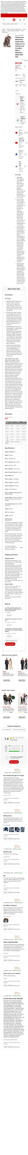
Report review (16, 802)
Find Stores (5, 13)
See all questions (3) (11, 641)
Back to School (12, 1)
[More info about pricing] (24, 66)
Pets (11, 5)
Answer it (9, 615)
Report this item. (21, 547)
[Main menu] (4, 19)
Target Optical (8, 9)
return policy (12, 597)
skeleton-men (21, 85)
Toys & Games (7, 6)
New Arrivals (20, 9)
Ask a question (10, 644)
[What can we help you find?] (14, 24)
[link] (19, 59)
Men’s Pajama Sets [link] (7, 729)
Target (3, 29)
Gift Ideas (14, 7)
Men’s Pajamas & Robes (13, 30)
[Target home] (14, 19)
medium (20, 78)
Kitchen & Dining (18, 2)
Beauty (20, 4)
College (16, 1)
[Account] (20, 19)
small (17, 78)
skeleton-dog (17, 85)
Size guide (23, 74)
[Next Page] (24, 78)
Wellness (16, 5)
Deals (12, 9)
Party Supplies (10, 7)
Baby (18, 4)
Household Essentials (12, 4)
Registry (18, 11)
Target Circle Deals (15, 10)
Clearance (15, 9)
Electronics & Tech (14, 6)
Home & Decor (12, 2)
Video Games (20, 6)
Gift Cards (18, 7)
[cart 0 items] (24, 19)
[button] (19, 59)
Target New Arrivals (5, 1)
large (23, 78)
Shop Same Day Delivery (11, 11)
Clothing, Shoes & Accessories (14, 29)
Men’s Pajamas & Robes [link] (19, 729)
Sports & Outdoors (6, 5)
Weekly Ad (21, 10)
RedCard (21, 11)
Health (13, 5)
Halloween (20, 1)
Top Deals (9, 10)
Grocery (6, 4)
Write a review (14, 762)
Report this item (19, 127)
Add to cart (18, 93)
